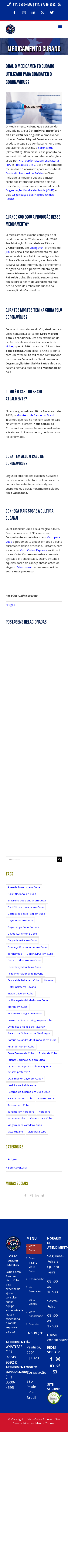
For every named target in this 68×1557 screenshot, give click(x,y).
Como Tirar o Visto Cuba (33, 1264)
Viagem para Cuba (41, 1118)
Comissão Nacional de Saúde (24, 173)
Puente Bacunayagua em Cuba (26, 1059)
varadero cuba (16, 1118)
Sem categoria (17, 1167)
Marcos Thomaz (45, 1423)
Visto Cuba (32, 1248)
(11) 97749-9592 (45, 4)
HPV (9, 164)
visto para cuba (37, 1131)
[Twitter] (42, 1195)
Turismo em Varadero (21, 1111)
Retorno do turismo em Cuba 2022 (29, 1091)
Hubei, (10, 346)
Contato (34, 1324)
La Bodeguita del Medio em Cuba (28, 1000)
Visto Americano (34, 1289)
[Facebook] (25, 1195)
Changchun (36, 247)
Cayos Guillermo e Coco (22, 933)
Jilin (8, 252)
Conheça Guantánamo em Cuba (27, 947)
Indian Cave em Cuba (20, 993)
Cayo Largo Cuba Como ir (23, 927)
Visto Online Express (33, 550)
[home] (13, 1238)
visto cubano (15, 1131)
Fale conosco (24, 567)
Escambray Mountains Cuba (24, 967)
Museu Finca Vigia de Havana (25, 1013)
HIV (20, 160)
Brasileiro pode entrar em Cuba (27, 900)
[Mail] (55, 1372)
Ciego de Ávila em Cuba (22, 940)
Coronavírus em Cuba (40, 953)
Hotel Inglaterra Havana (22, 987)
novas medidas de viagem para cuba (30, 1020)
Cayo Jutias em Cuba (20, 920)
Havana (48, 980)
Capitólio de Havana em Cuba (26, 907)
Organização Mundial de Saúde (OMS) (30, 190)
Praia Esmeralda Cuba (21, 1053)
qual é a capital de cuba (22, 1085)
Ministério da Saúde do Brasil (35, 415)
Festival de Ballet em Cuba (23, 980)
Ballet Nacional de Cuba (22, 894)
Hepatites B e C (25, 164)
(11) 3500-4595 (22, 4)
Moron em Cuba (17, 1006)
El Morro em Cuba (30, 960)
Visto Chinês (33, 1302)
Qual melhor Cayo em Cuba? (25, 1078)
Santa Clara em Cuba (20, 1098)
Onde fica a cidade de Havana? (26, 1026)
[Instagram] (31, 1195)
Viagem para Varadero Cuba (25, 1125)
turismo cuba (46, 1098)
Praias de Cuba (48, 1053)
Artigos (10, 605)
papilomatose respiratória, (42, 160)
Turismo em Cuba (18, 1105)
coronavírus (45, 147)
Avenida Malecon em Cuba (24, 887)
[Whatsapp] (58, 1365)
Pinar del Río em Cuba (21, 1046)
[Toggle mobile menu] (60, 26)
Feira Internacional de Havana (25, 973)
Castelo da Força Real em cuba (26, 913)
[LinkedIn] (37, 1195)
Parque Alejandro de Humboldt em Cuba (32, 1040)
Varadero (44, 1111)
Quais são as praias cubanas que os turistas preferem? (30, 1069)
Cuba (11, 960)
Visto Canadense (34, 1314)
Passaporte (34, 1279)
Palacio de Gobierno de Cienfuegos (29, 1033)
